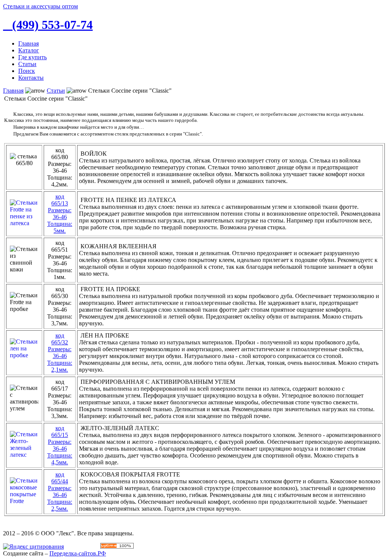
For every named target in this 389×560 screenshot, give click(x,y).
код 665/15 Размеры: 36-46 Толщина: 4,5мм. (59, 445)
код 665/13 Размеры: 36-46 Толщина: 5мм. (59, 213)
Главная (13, 90)
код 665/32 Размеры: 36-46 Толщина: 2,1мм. (59, 352)
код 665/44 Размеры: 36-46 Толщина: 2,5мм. (59, 491)
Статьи (56, 90)
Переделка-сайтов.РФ (77, 553)
